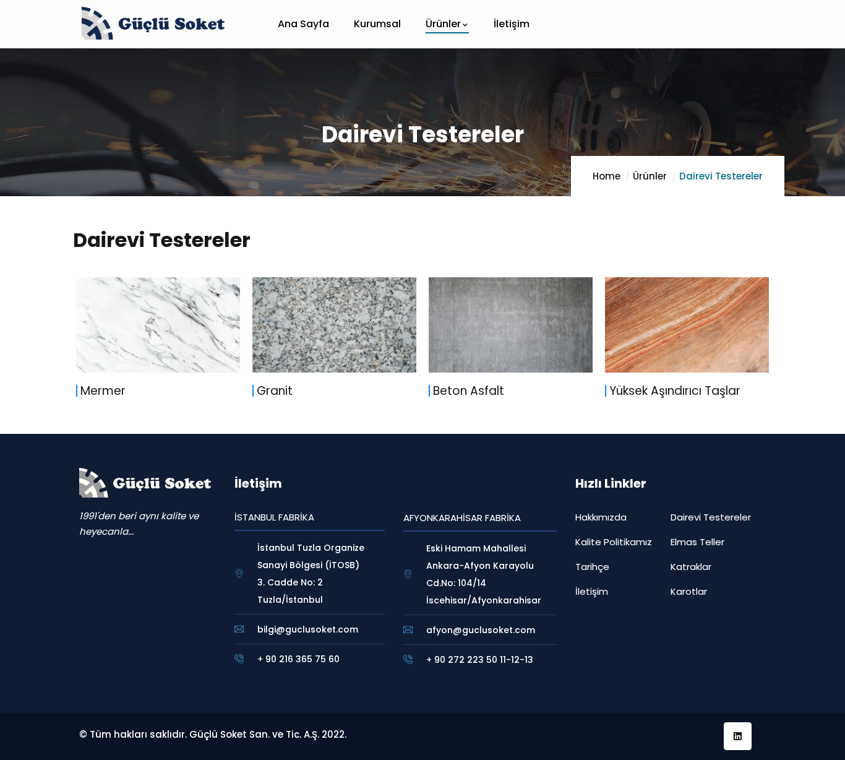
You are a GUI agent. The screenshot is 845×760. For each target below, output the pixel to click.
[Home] (145, 483)
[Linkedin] (738, 736)
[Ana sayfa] (153, 23)
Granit (275, 390)
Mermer (103, 390)
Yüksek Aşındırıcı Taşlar (674, 390)
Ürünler (650, 176)
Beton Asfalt (468, 390)
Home (606, 176)
